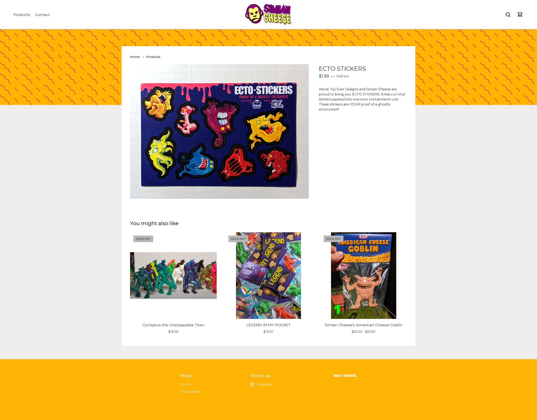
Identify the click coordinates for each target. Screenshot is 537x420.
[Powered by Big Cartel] (345, 376)
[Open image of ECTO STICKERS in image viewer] (219, 131)
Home (135, 57)
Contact (42, 15)
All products (190, 392)
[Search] (508, 14)
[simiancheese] (268, 14)
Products (21, 15)
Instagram (265, 384)
